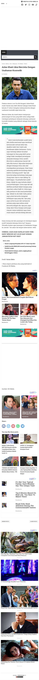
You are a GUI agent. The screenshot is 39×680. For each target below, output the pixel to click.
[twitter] (8, 426)
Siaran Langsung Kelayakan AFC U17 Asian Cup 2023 (20, 243)
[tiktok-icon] (36, 4)
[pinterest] (13, 426)
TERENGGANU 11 (21, 675)
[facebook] (4, 426)
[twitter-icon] (25, 4)
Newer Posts (5, 521)
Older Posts (33, 521)
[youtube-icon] (33, 4)
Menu (3, 52)
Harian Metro (10, 259)
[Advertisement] (19, 27)
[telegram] (22, 426)
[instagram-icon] (29, 4)
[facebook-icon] (22, 4)
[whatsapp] (18, 426)
